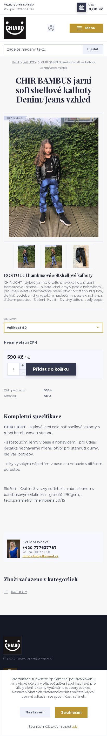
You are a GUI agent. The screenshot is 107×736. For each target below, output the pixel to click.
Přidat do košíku (51, 369)
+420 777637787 (19, 5)
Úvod (15, 62)
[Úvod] (21, 28)
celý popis (94, 300)
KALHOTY (29, 62)
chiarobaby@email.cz (40, 556)
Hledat (92, 49)
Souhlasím (71, 712)
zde (75, 726)
